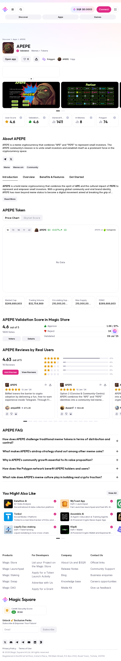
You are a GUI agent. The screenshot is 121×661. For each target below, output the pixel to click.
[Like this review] (7, 414)
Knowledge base (71, 581)
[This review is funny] (16, 414)
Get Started (76, 177)
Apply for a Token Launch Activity (43, 574)
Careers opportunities (103, 581)
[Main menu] (12, 9)
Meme (7, 167)
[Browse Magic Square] (115, 9)
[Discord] (11, 642)
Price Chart (12, 217)
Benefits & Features (52, 177)
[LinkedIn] (34, 642)
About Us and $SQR (73, 562)
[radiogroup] (18, 229)
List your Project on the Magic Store (43, 564)
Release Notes (69, 568)
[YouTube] (29, 642)
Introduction (10, 177)
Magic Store (10, 562)
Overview (29, 177)
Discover (23, 17)
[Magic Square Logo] (5, 9)
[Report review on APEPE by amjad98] (46, 385)
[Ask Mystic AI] (114, 331)
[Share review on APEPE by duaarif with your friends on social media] (105, 385)
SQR (84, 9)
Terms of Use (25, 648)
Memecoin (18, 167)
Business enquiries (101, 575)
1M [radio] (18, 230)
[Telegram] (5, 159)
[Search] (21, 9)
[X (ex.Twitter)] (11, 159)
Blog (63, 575)
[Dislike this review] (11, 414)
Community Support (102, 568)
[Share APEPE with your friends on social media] (36, 59)
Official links (97, 562)
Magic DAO (9, 587)
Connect (104, 9)
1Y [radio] (24, 230)
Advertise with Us (42, 582)
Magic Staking (11, 575)
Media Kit (66, 587)
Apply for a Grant (42, 589)
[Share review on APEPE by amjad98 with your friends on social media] (50, 385)
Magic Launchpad (13, 568)
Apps (60, 17)
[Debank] (40, 642)
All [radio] (29, 230)
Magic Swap (10, 581)
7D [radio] (13, 230)
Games (97, 17)
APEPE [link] (23, 39)
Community (32, 167)
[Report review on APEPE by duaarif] (101, 385)
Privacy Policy (9, 648)
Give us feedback (100, 587)
